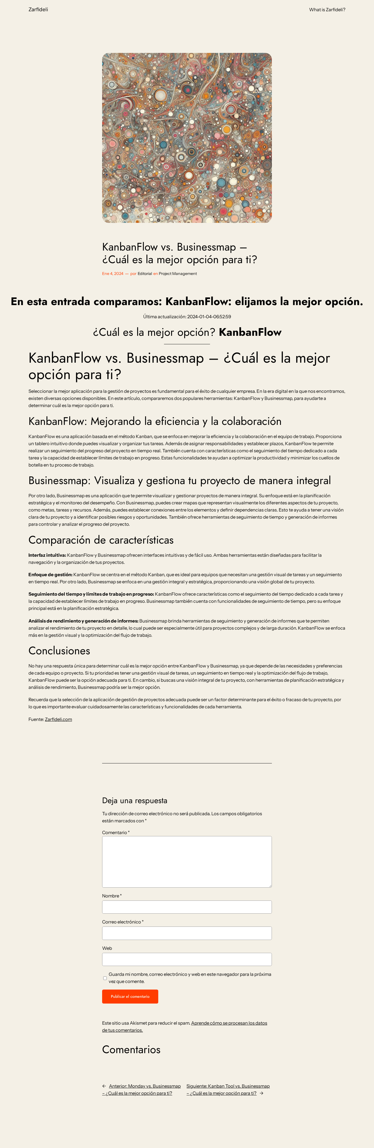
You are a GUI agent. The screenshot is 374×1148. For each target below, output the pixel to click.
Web (107, 948)
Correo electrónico (123, 922)
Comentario (116, 832)
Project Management (178, 273)
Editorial (145, 273)
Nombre (112, 896)
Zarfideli (38, 9)
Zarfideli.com (58, 719)
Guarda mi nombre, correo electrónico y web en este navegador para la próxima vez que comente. (190, 977)
